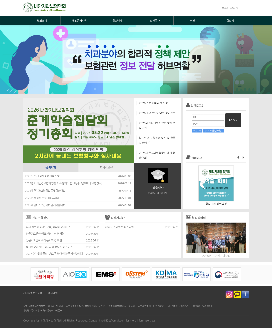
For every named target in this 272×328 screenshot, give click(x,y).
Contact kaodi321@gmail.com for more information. (120, 320)
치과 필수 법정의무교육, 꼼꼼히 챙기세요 (48, 227)
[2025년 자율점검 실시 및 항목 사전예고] (157, 140)
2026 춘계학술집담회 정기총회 (157, 113)
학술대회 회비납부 (216, 203)
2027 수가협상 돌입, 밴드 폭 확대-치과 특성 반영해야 (54, 253)
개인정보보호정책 (32, 292)
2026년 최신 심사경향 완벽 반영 (42, 176)
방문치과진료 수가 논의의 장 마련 (44, 240)
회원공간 (154, 20)
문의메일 (52, 292)
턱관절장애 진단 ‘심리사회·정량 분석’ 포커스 (49, 247)
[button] (238, 157)
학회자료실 (106, 167)
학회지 (230, 20)
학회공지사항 (79, 20)
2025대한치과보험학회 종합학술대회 (157, 125)
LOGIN (233, 120)
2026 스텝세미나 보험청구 (154, 103)
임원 (192, 20)
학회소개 (42, 20)
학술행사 (117, 20)
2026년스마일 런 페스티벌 (119, 227)
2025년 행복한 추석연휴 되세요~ (43, 197)
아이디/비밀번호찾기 (213, 130)
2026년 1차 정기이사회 (216, 255)
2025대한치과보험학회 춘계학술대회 (157, 155)
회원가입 (197, 130)
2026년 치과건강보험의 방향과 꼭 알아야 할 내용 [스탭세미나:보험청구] (63, 183)
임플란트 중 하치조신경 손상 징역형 (45, 233)
